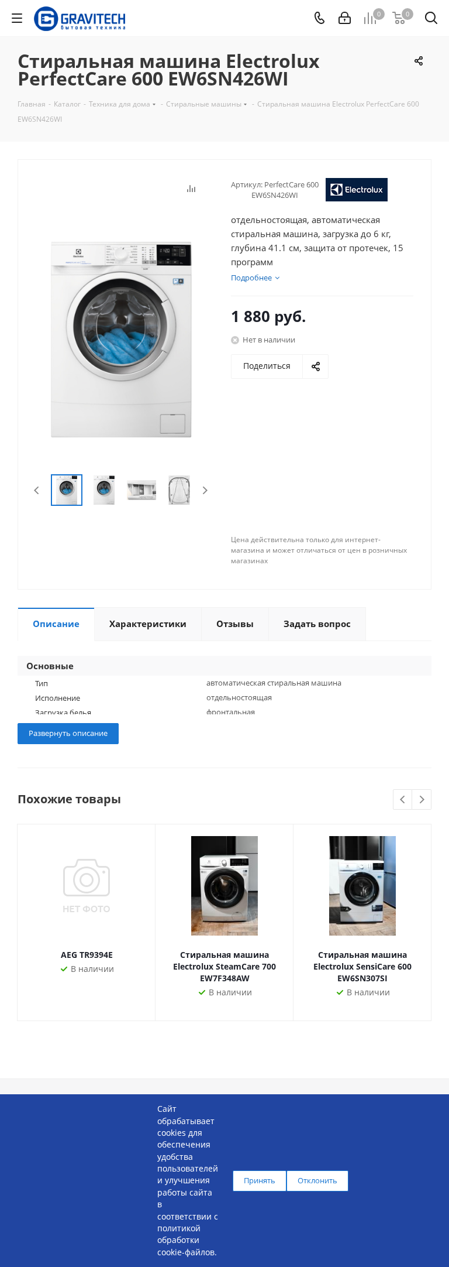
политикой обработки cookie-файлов (186, 1240)
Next (204, 490)
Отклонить (317, 1180)
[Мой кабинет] (345, 18)
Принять (259, 1180)
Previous (37, 490)
